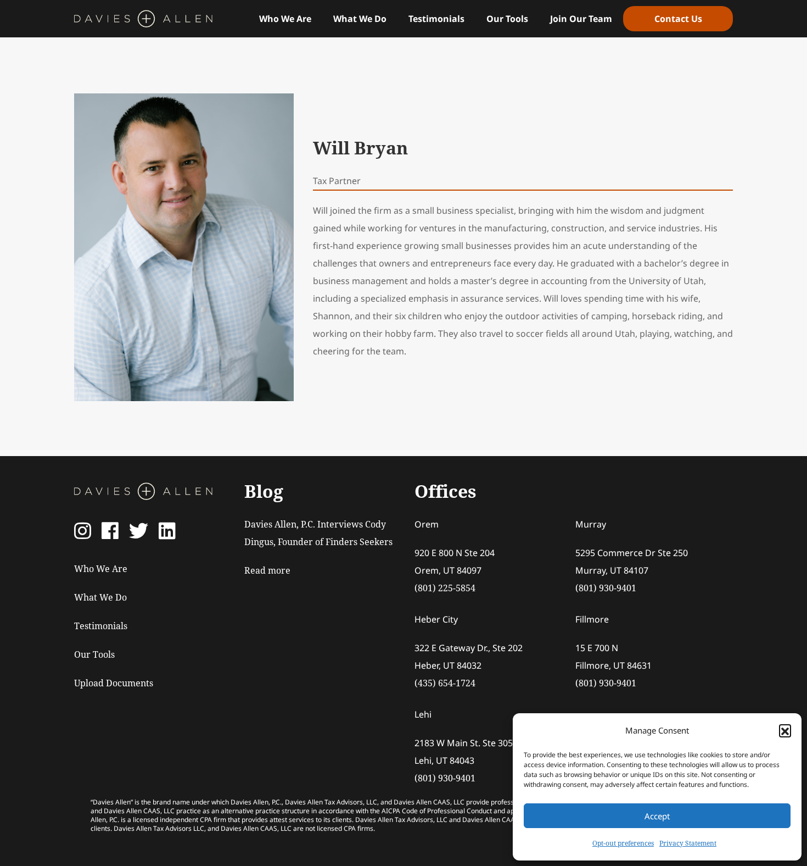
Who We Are (285, 19)
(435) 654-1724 (444, 683)
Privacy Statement (687, 843)
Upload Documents (113, 683)
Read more (267, 570)
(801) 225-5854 (444, 588)
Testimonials (436, 19)
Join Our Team (581, 19)
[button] (785, 730)
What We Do (359, 19)
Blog (263, 491)
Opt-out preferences (623, 843)
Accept (657, 816)
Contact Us (678, 19)
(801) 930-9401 (605, 588)
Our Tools (507, 19)
